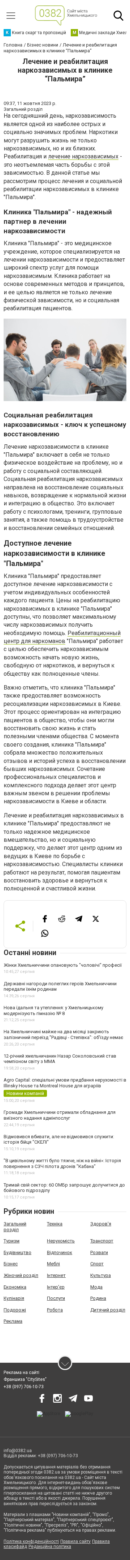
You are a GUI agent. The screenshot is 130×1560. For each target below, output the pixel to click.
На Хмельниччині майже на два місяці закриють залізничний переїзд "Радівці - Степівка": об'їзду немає (63, 1034)
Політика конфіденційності (31, 1541)
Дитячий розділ (107, 1310)
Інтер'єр (56, 1287)
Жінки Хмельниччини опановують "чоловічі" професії (63, 965)
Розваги (99, 1252)
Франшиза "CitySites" (25, 1379)
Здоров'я (100, 1223)
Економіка (15, 1287)
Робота (55, 1310)
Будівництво (17, 1252)
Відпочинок (59, 1252)
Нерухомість (61, 1241)
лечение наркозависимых (83, 156)
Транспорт (101, 1241)
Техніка (54, 1223)
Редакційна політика (50, 1546)
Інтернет (56, 1275)
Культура (100, 1275)
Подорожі (15, 1310)
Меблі (53, 1263)
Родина (98, 1298)
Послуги (56, 1298)
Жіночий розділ (21, 1275)
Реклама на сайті (21, 1372)
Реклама (13, 1321)
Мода (96, 1287)
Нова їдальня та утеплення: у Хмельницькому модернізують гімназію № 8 (53, 1010)
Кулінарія (14, 1298)
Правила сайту (75, 1541)
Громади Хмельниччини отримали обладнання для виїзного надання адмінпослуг (60, 1115)
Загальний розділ (15, 1226)
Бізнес (11, 1263)
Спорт (97, 1263)
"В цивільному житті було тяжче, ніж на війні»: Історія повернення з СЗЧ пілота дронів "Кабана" (62, 1163)
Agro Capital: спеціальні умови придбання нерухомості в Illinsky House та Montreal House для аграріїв (65, 1082)
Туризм (12, 1241)
